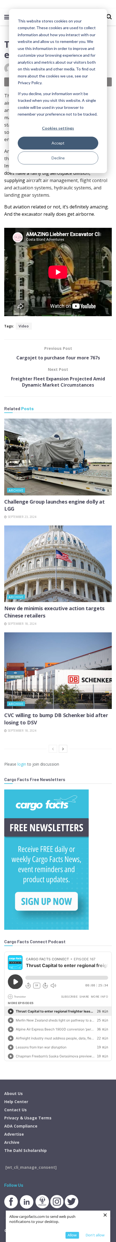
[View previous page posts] (53, 749)
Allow (72, 1235)
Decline (58, 157)
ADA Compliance (20, 1126)
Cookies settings (58, 128)
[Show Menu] (7, 16)
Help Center (16, 1101)
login (21, 764)
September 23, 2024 (21, 517)
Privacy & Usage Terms (28, 1118)
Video (24, 326)
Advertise (14, 1134)
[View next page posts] (63, 749)
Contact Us (15, 1109)
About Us (13, 1093)
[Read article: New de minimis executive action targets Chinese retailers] (58, 563)
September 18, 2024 (21, 624)
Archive (16, 490)
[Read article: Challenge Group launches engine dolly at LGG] (58, 457)
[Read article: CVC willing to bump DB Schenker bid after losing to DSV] (58, 670)
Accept (58, 143)
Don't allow (95, 1235)
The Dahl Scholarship (25, 1150)
